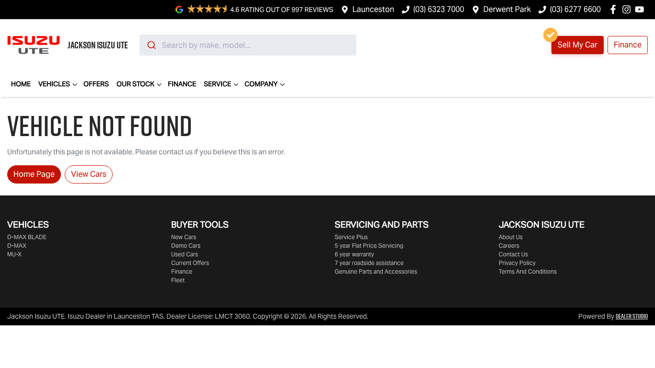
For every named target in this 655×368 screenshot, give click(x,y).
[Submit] (151, 45)
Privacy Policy (517, 262)
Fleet (178, 280)
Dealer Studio (632, 316)
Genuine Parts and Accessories (376, 271)
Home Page (34, 174)
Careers (509, 245)
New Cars (183, 237)
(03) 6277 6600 (575, 9)
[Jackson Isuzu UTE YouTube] (641, 9)
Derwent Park (507, 9)
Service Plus (351, 237)
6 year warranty (354, 254)
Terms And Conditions (528, 271)
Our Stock (135, 84)
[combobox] (248, 45)
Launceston (373, 9)
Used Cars (184, 254)
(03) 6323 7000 (438, 9)
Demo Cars (185, 245)
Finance (628, 45)
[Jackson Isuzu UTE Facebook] (614, 9)
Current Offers (190, 262)
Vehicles (54, 84)
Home (21, 84)
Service (217, 84)
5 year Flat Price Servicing (369, 245)
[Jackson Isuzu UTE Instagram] (628, 9)
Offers (96, 84)
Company (261, 84)
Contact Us (513, 254)
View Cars (88, 174)
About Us (511, 237)
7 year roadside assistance (369, 262)
